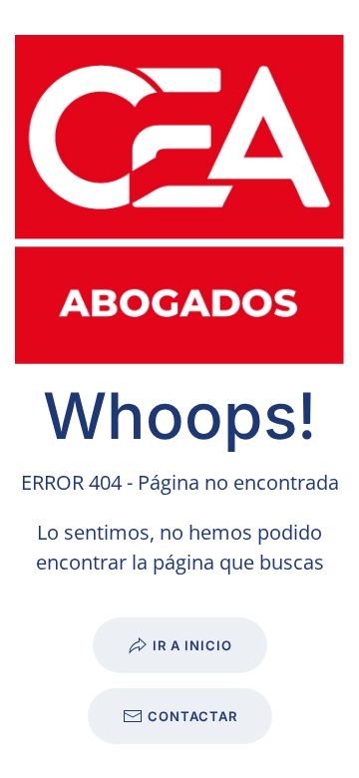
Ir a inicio (192, 645)
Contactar (192, 716)
